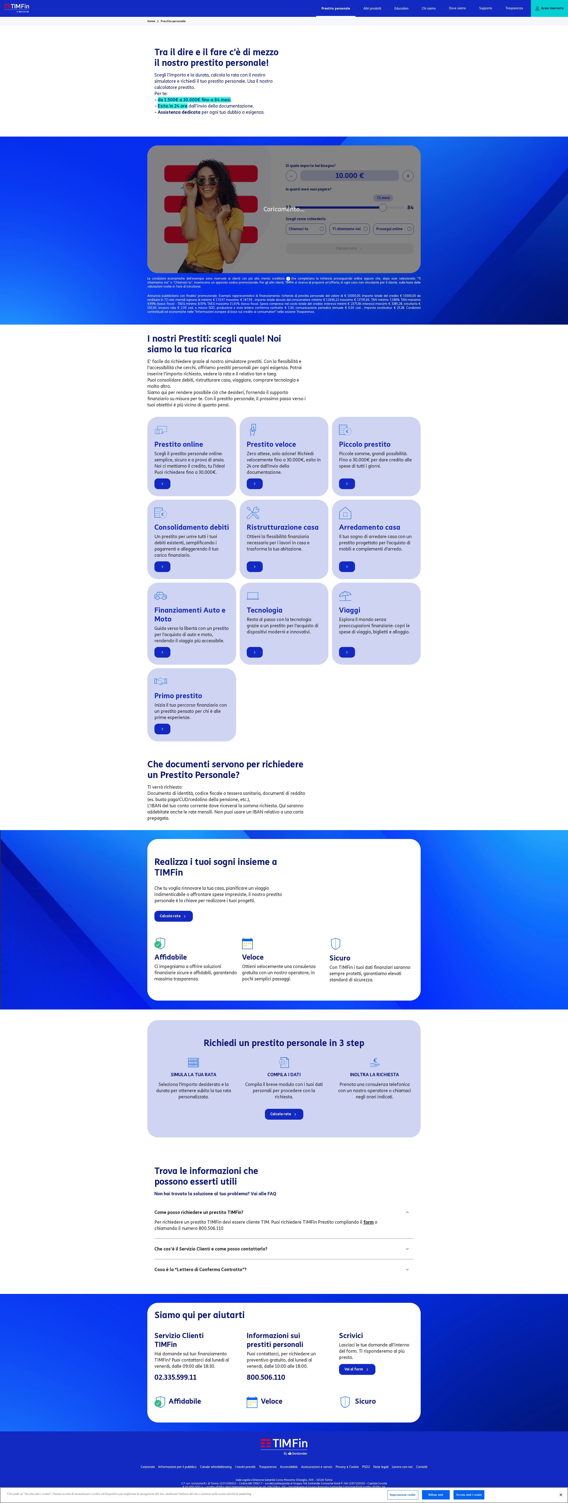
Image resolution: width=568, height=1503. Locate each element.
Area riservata (552, 8)
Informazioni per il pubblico (177, 1467)
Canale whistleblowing (216, 1467)
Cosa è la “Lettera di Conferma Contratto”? (200, 1269)
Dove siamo (457, 8)
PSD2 (366, 1467)
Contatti (421, 1467)
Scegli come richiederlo (306, 219)
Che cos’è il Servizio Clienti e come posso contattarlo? (210, 1249)
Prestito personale (335, 8)
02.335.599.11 (175, 1377)
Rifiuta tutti (435, 1494)
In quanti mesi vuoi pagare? (308, 189)
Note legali (381, 1467)
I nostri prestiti (245, 1467)
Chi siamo (429, 8)
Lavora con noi (402, 1467)
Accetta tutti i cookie (469, 1494)
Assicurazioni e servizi (316, 1467)
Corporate (148, 1467)
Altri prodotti (372, 8)
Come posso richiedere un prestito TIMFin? (198, 1212)
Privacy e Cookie (347, 1467)
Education (401, 8)
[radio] (306, 229)
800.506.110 (266, 1377)
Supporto (485, 8)
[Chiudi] (561, 1495)
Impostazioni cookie (403, 1494)
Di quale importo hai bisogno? (311, 166)
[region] (284, 1495)
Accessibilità (289, 1467)
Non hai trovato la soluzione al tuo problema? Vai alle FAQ (215, 1193)
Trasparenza (514, 8)
